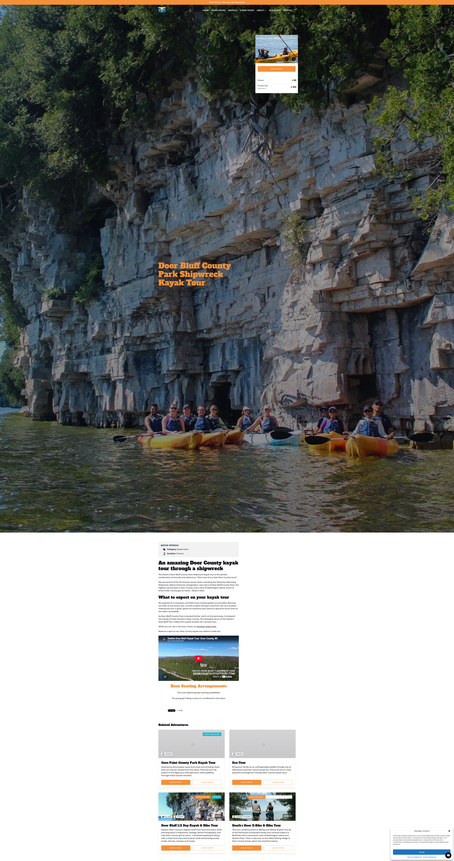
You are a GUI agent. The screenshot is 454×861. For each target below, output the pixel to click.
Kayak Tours (218, 10)
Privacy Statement (429, 857)
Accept (421, 852)
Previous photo (286, 59)
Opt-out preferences (414, 857)
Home (206, 10)
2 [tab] (268, 38)
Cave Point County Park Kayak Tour (188, 763)
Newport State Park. (207, 626)
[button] (449, 831)
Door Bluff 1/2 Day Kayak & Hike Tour (189, 825)
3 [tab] (276, 38)
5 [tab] (293, 38)
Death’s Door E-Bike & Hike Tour (256, 825)
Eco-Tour (239, 763)
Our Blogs (275, 10)
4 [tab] (284, 38)
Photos (288, 10)
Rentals (232, 10)
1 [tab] (260, 38)
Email (181, 710)
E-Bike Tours (247, 10)
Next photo (294, 59)
